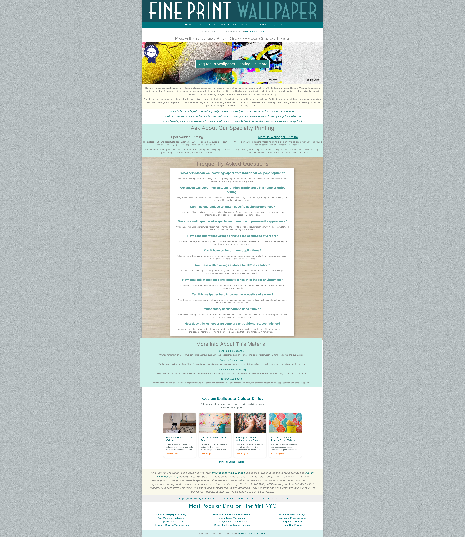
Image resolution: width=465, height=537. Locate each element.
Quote (278, 24)
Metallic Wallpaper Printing (278, 137)
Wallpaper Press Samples (292, 518)
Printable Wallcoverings (292, 514)
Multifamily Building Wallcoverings (171, 525)
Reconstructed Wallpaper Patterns (232, 525)
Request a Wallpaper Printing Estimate (232, 64)
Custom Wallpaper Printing (219, 31)
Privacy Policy (245, 533)
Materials (248, 24)
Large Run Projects (293, 525)
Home (202, 31)
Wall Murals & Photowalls (171, 518)
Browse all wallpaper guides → (232, 462)
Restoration (207, 24)
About (264, 24)
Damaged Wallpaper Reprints (232, 521)
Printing (187, 24)
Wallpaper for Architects (171, 521)
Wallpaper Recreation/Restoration (232, 514)
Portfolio (228, 24)
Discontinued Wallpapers (232, 518)
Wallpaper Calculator (292, 521)
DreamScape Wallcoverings (228, 472)
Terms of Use (260, 533)
